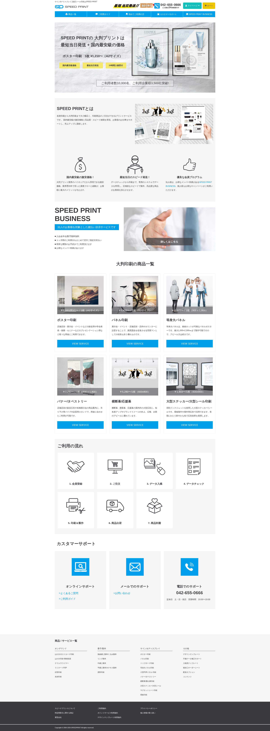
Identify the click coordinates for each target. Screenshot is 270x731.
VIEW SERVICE (80, 344)
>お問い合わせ (121, 593)
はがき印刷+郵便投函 (63, 659)
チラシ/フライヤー (62, 663)
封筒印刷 (58, 672)
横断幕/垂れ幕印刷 (147, 681)
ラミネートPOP (61, 668)
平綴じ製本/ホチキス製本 (107, 668)
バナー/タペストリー (148, 677)
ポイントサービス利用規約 (108, 713)
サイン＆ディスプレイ (150, 648)
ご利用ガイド (104, 14)
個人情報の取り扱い (148, 713)
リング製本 (102, 659)
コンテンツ (187, 677)
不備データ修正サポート (192, 659)
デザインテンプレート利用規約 (109, 717)
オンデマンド (61, 648)
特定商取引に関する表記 (64, 713)
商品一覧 (72, 14)
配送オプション (189, 672)
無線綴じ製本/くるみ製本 (107, 654)
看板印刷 (143, 695)
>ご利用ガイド (67, 598)
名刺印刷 (58, 677)
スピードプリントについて (65, 708)
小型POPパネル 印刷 (148, 672)
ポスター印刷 (145, 654)
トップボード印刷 (147, 663)
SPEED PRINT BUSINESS (200, 14)
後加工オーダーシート (191, 668)
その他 (186, 648)
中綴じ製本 (102, 663)
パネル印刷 (144, 659)
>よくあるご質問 (68, 593)
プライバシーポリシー (148, 708)
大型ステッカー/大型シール (150, 686)
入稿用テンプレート (190, 663)
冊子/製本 (102, 648)
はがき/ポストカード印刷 (64, 654)
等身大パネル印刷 (147, 668)
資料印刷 (101, 672)
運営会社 (58, 717)
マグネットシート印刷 (148, 690)
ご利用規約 (102, 708)
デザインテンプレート (191, 654)
